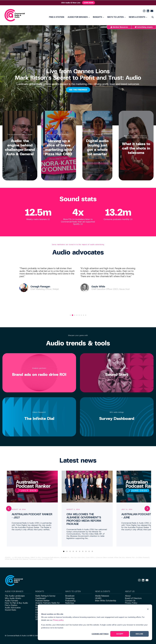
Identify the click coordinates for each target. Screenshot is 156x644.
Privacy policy (58, 620)
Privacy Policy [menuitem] (131, 603)
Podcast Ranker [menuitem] (42, 600)
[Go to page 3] (74, 315)
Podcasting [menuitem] (70, 600)
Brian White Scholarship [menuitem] (105, 600)
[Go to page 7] (83, 315)
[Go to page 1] (70, 315)
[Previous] (8, 508)
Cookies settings (100, 634)
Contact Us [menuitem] (130, 600)
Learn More (88, 3)
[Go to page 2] (72, 315)
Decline (139, 634)
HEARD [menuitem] (98, 598)
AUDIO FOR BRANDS (78, 17)
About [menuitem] (128, 596)
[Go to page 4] (76, 315)
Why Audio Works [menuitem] (13, 598)
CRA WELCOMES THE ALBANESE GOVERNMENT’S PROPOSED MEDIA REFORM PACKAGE (84, 519)
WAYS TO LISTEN (115, 17)
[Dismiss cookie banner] (148, 609)
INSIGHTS (97, 17)
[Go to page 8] (85, 315)
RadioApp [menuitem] (69, 603)
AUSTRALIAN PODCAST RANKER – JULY (32, 515)
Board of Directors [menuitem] (133, 598)
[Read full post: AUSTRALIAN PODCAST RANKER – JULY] (32, 486)
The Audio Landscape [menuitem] (15, 596)
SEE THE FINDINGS (78, 89)
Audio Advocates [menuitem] (13, 607)
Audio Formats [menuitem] (11, 600)
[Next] (147, 508)
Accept (119, 634)
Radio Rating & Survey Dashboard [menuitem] (45, 597)
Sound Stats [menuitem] (10, 610)
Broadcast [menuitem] (69, 596)
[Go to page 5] (79, 315)
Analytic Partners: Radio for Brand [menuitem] (47, 604)
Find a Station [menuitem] (11, 605)
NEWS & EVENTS (137, 17)
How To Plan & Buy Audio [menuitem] (16, 603)
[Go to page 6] (81, 315)
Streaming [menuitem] (69, 598)
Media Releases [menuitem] (102, 596)
